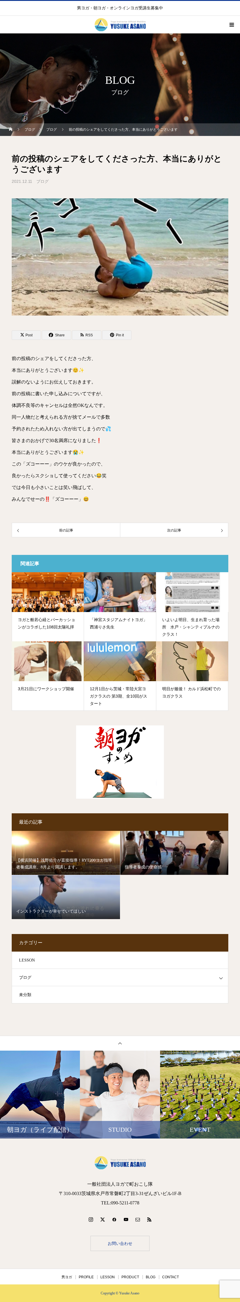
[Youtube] (126, 1219)
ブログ (42, 181)
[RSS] (149, 1219)
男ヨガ (66, 1277)
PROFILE (86, 1277)
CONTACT (170, 1277)
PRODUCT (130, 1277)
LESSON (27, 960)
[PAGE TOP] (120, 1043)
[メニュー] (231, 24)
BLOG (150, 1277)
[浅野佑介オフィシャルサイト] (120, 1162)
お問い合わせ (120, 1243)
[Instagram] (91, 1219)
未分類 (25, 995)
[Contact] (137, 1219)
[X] (102, 1219)
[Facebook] (114, 1219)
